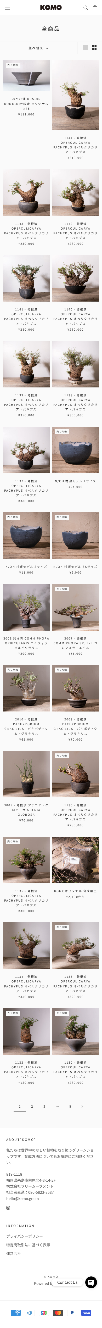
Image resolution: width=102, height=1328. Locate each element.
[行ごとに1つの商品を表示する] (85, 47)
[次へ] (82, 1106)
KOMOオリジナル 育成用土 (75, 891)
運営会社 (13, 1253)
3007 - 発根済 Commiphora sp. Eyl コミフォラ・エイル (76, 643)
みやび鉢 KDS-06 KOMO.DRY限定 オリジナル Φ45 (26, 103)
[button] (91, 1282)
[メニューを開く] (7, 7)
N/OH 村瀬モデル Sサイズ (26, 566)
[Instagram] (8, 1207)
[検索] (85, 7)
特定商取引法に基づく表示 (28, 1244)
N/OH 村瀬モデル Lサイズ (76, 481)
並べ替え (37, 48)
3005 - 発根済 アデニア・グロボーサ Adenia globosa (26, 809)
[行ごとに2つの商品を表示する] (94, 47)
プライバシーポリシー (24, 1236)
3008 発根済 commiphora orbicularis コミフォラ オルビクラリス (26, 643)
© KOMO (51, 1276)
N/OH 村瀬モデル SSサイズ (75, 566)
